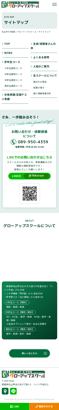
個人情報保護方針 (42, 93)
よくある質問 (41, 57)
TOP (7, 44)
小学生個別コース (13, 68)
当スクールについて (45, 75)
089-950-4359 (33, 142)
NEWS (8, 53)
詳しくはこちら (29, 353)
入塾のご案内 (41, 66)
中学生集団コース (13, 74)
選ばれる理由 (40, 81)
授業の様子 (38, 87)
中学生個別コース (13, 80)
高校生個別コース (13, 85)
